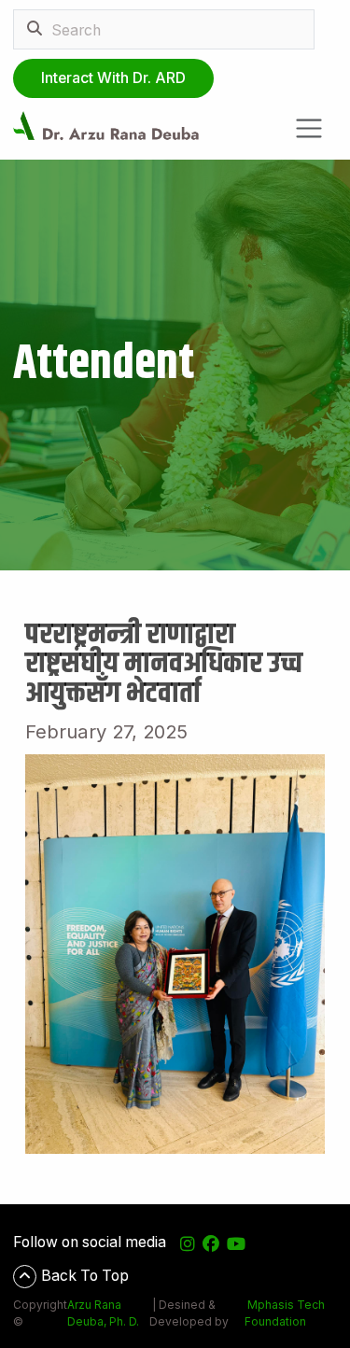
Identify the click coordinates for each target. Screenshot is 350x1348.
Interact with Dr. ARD (113, 78)
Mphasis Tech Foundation (285, 1313)
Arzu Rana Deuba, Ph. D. (103, 1313)
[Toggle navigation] (309, 128)
